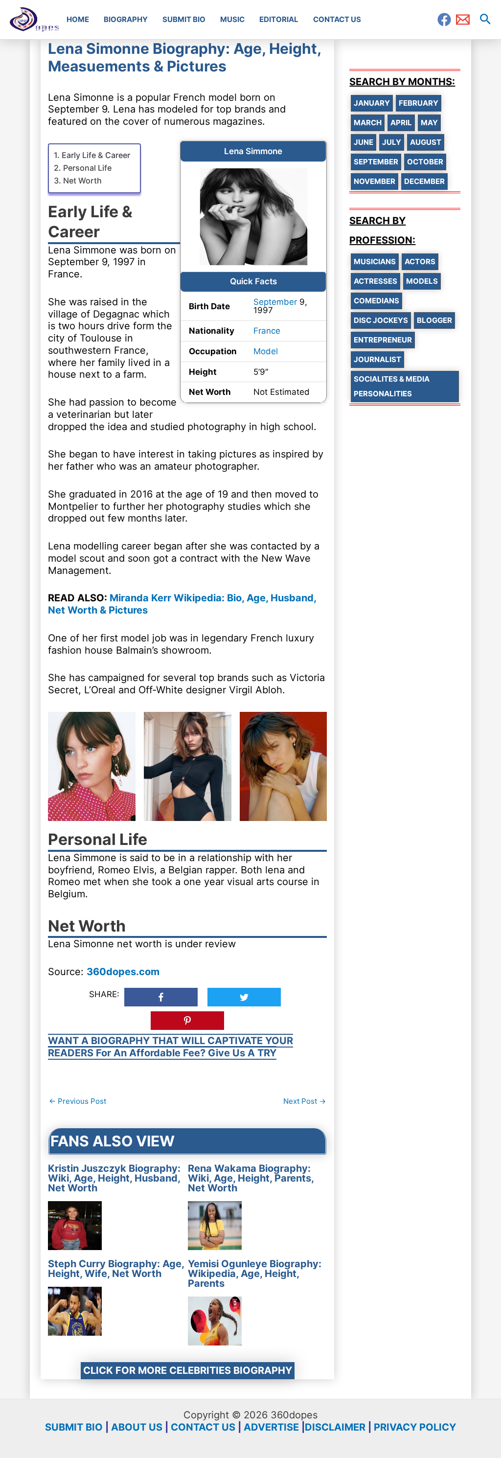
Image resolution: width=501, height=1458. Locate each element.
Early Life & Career (96, 155)
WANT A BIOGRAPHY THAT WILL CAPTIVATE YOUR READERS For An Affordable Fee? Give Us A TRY (170, 1047)
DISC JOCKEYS (381, 320)
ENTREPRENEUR (383, 339)
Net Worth (82, 180)
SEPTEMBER (376, 161)
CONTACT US (203, 1427)
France (266, 331)
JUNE (363, 142)
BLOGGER (434, 320)
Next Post (304, 1101)
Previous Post (77, 1101)
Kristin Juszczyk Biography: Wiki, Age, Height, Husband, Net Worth (114, 1178)
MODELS (422, 281)
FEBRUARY (418, 103)
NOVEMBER (374, 181)
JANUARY (372, 103)
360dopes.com (123, 972)
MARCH (368, 122)
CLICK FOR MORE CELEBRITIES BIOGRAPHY (187, 1370)
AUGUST (425, 142)
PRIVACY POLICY (415, 1427)
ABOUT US (136, 1427)
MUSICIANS (375, 261)
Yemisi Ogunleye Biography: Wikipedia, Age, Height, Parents (254, 1273)
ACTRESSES (375, 281)
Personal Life (87, 168)
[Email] (463, 19)
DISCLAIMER (335, 1427)
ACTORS (420, 261)
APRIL (401, 122)
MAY (429, 122)
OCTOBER (425, 161)
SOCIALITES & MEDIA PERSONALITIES (392, 386)
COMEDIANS (376, 300)
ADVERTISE (271, 1427)
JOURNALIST (377, 359)
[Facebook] (444, 19)
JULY (391, 142)
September (275, 302)
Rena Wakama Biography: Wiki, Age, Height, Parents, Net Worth (251, 1178)
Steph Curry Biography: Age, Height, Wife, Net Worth (116, 1268)
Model (265, 351)
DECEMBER (424, 181)
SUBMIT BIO (74, 1427)
